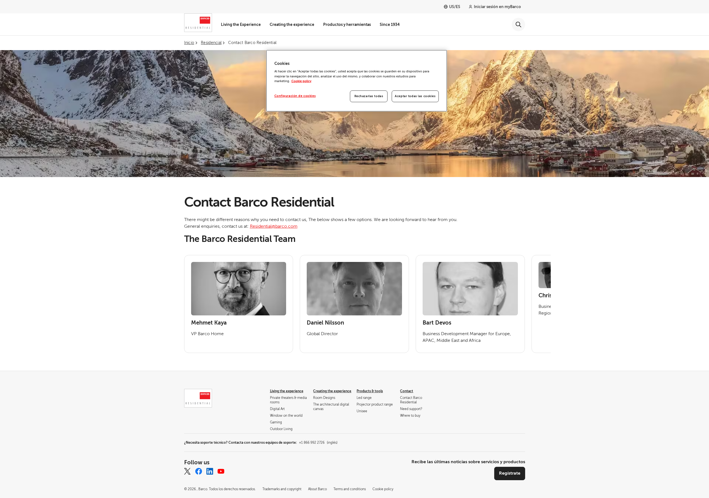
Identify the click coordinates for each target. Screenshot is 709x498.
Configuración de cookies (295, 96)
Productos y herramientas (347, 24)
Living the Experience (241, 24)
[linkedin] (209, 471)
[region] (356, 81)
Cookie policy (301, 81)
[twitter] (187, 471)
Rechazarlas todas (368, 96)
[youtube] (221, 471)
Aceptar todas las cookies (415, 96)
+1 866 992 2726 (318, 443)
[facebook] (198, 471)
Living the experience (286, 391)
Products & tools (370, 391)
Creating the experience (292, 24)
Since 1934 (390, 24)
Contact (406, 391)
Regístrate (509, 473)
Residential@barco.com (274, 226)
